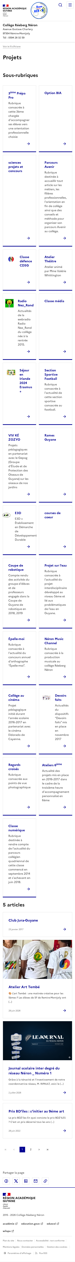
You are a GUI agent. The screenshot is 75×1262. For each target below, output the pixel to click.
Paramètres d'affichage (19, 1253)
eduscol (51, 1224)
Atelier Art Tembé (24, 987)
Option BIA (52, 93)
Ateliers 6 (52, 765)
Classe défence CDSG (26, 261)
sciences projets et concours (15, 166)
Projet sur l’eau (55, 565)
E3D (18, 513)
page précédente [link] (14, 1149)
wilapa (7, 1231)
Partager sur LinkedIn (25, 1181)
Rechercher (60, 4)
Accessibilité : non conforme (50, 1240)
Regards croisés (14, 766)
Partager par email (35, 1181)
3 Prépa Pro (16, 95)
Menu (70, 4)
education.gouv (30, 1224)
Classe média (54, 301)
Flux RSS (43, 1253)
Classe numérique (16, 828)
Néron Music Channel (53, 641)
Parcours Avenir (51, 164)
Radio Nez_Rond (26, 303)
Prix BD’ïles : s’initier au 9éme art (36, 1111)
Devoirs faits (60, 697)
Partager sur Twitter (16, 1181)
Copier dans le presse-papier (45, 1181)
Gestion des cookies (57, 1247)
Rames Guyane (50, 437)
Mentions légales (11, 1247)
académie (8, 1224)
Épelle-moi (16, 639)
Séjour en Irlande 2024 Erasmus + (26, 381)
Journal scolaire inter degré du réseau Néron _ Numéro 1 (34, 1071)
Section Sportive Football (51, 374)
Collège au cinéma (16, 697)
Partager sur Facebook (6, 1181)
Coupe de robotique (16, 567)
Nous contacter (25, 1240)
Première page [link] (5, 1149)
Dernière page (47, 1149)
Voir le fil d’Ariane (12, 46)
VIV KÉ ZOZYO (14, 437)
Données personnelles (33, 1247)
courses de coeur (52, 515)
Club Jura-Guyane (23, 920)
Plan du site (8, 1240)
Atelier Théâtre (50, 259)
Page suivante (39, 1149)
